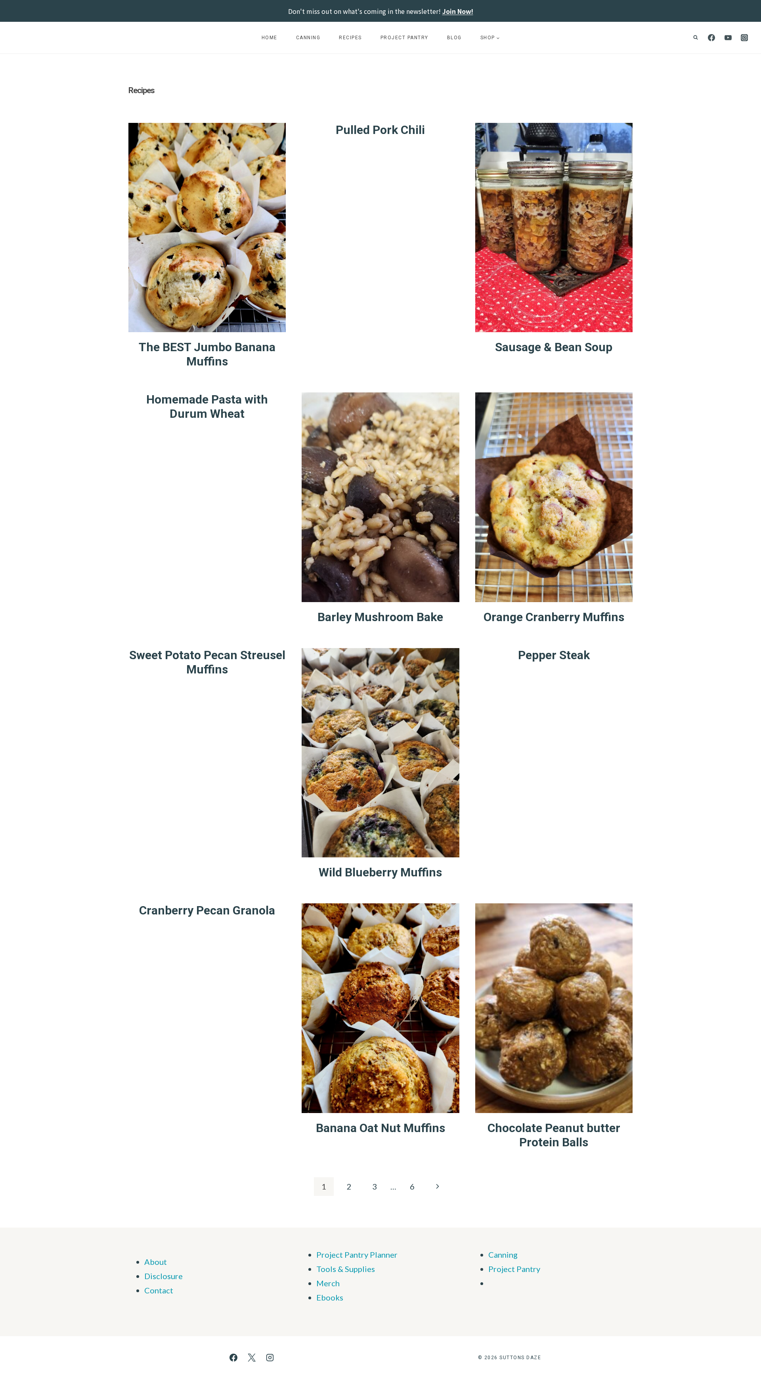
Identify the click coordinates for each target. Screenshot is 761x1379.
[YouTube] (728, 38)
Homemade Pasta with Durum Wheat (207, 406)
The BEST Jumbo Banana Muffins (207, 354)
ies (370, 1269)
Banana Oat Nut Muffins (380, 1128)
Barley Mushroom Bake (380, 617)
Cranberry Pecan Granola (207, 910)
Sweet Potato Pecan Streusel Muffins (207, 662)
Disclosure (163, 1276)
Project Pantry (404, 37)
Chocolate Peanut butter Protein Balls (554, 1135)
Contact (158, 1290)
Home (269, 37)
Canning (308, 37)
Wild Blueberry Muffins (380, 872)
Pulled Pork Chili (380, 130)
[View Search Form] (695, 37)
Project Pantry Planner (357, 1254)
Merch (328, 1283)
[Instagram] (744, 38)
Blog (454, 37)
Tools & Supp (339, 1269)
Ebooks (329, 1297)
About (155, 1261)
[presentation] (207, 227)
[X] (252, 1358)
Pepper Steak (554, 655)
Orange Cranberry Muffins (554, 617)
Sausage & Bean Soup (553, 347)
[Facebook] (711, 38)
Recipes (350, 37)
